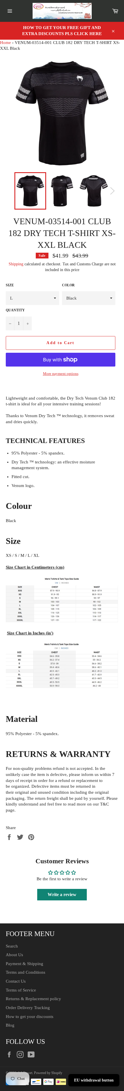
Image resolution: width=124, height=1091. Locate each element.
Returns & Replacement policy (33, 998)
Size (10, 285)
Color (68, 285)
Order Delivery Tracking (28, 1007)
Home (5, 42)
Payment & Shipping (24, 963)
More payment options (60, 373)
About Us (14, 954)
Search (12, 946)
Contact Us (16, 981)
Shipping (16, 264)
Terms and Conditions (25, 972)
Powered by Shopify (48, 1073)
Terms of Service (21, 990)
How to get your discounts (29, 1016)
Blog (10, 1025)
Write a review (62, 894)
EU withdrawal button (94, 1080)
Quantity (15, 310)
